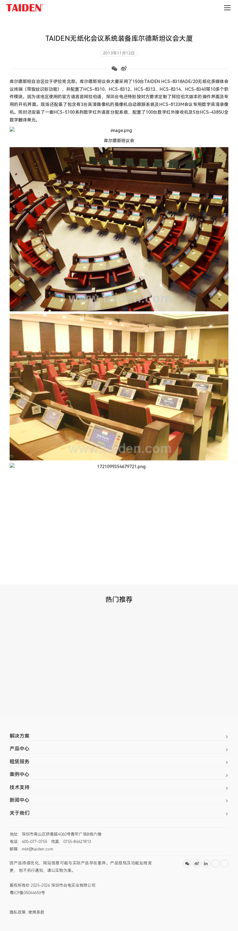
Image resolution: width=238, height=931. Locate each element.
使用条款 (36, 912)
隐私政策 (18, 912)
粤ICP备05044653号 (27, 892)
